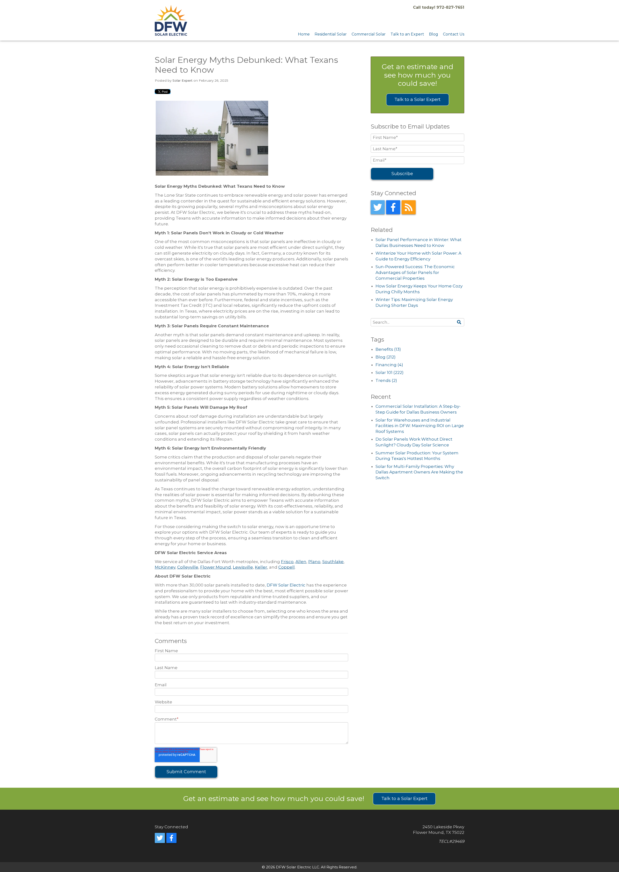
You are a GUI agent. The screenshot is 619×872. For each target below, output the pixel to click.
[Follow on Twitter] (378, 207)
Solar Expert (182, 80)
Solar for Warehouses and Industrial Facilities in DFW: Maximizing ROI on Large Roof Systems (420, 426)
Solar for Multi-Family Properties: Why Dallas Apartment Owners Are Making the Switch (419, 472)
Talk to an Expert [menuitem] (407, 34)
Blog (386, 357)
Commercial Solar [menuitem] (369, 34)
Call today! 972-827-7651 (438, 7)
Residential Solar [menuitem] (331, 34)
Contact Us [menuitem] (453, 34)
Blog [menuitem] (433, 34)
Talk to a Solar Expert (417, 99)
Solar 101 (390, 372)
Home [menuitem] (304, 34)
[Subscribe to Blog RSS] (409, 207)
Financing (389, 364)
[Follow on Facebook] (393, 207)
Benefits (388, 349)
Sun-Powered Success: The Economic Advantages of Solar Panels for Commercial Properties (415, 272)
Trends (386, 380)
